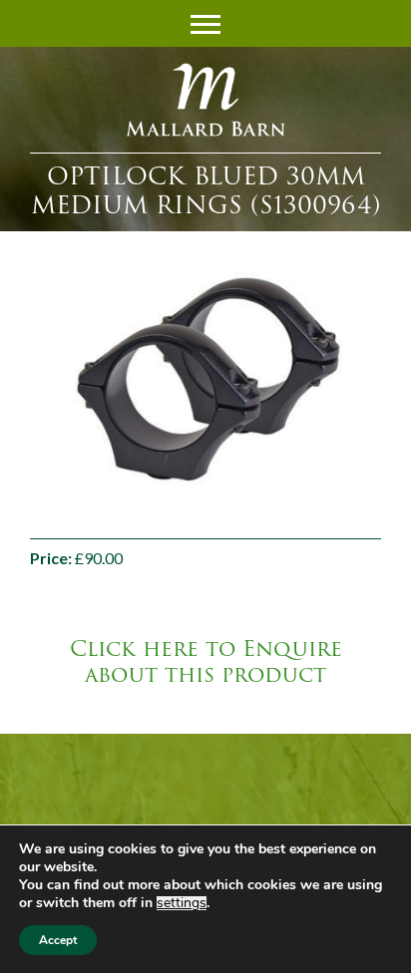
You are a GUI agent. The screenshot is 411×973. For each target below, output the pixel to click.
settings (181, 903)
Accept (58, 940)
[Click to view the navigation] (205, 22)
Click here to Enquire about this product (206, 662)
